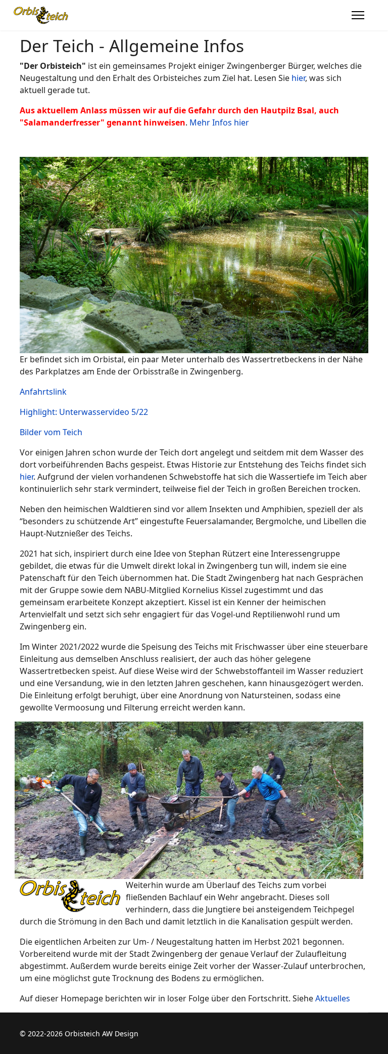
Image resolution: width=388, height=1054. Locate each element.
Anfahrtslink (43, 391)
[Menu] (358, 15)
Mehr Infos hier (219, 122)
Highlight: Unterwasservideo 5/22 (84, 411)
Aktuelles (332, 998)
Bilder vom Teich (51, 432)
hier (298, 77)
